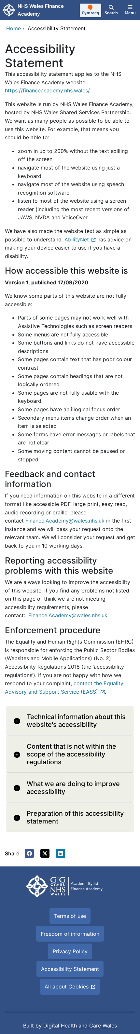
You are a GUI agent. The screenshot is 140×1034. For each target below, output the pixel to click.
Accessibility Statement (70, 969)
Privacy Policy (70, 951)
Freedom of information (70, 934)
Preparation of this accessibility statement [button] (75, 817)
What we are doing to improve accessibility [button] (73, 788)
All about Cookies (67, 986)
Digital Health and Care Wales (80, 1025)
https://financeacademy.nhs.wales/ (47, 90)
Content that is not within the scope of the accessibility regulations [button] (71, 754)
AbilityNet (76, 239)
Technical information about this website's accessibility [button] (76, 720)
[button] (29, 853)
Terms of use (70, 916)
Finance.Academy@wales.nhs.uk (65, 520)
